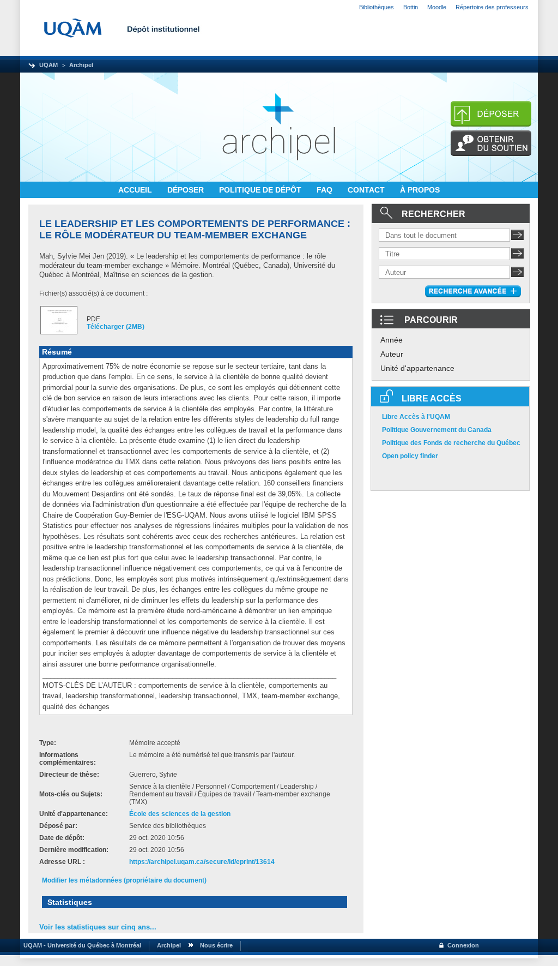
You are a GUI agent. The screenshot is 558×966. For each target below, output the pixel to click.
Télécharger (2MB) (115, 327)
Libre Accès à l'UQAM (416, 417)
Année (391, 339)
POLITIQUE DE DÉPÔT (261, 189)
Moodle (436, 7)
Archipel (81, 65)
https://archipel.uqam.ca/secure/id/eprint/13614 (202, 862)
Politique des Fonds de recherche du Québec (451, 443)
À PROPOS (420, 189)
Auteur (391, 354)
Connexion (463, 945)
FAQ (326, 189)
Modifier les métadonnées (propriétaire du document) (124, 880)
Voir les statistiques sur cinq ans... (97, 927)
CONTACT (367, 189)
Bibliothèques (376, 7)
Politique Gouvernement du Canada (437, 430)
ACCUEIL (136, 189)
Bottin (410, 7)
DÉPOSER (186, 189)
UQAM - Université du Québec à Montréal (80, 945)
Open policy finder (410, 456)
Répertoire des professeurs (492, 7)
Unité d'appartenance (417, 368)
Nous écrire (216, 945)
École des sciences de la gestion (180, 814)
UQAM (48, 65)
